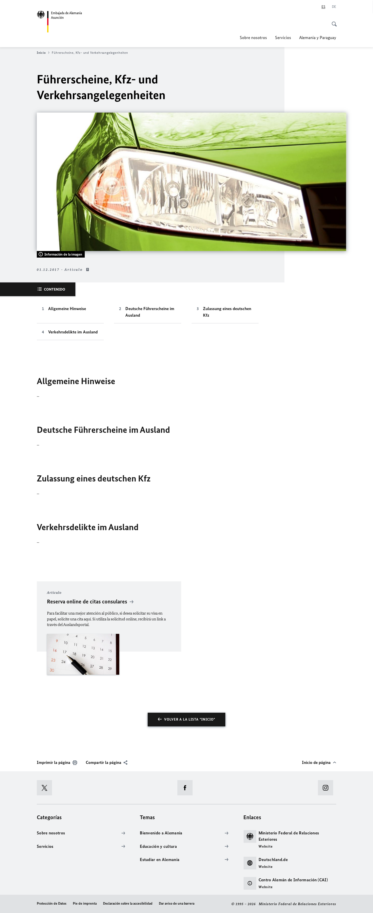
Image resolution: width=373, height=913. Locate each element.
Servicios (283, 37)
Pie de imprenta (85, 903)
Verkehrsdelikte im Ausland (73, 331)
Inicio (41, 53)
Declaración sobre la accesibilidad (127, 903)
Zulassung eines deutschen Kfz (227, 312)
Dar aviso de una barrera (176, 903)
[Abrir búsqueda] (332, 21)
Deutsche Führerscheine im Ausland (149, 312)
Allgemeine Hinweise (67, 308)
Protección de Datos (51, 903)
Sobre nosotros (253, 37)
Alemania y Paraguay (317, 37)
